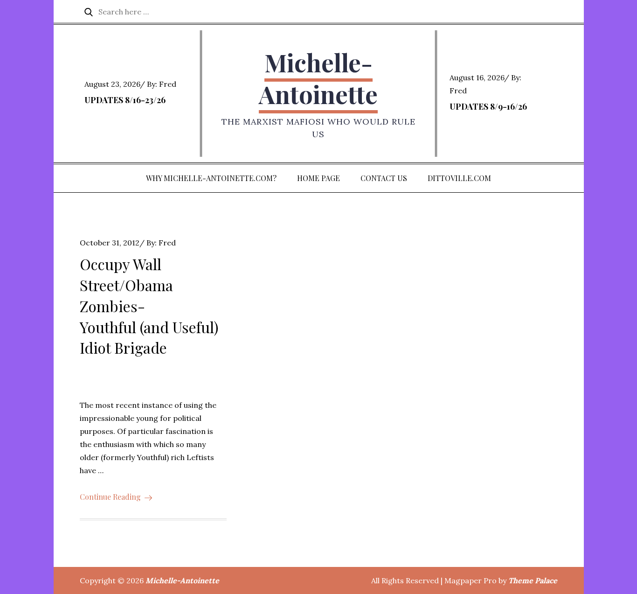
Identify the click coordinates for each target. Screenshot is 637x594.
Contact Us (383, 178)
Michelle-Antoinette (318, 78)
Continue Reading (110, 497)
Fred (167, 84)
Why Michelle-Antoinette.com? (211, 178)
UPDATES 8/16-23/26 (125, 99)
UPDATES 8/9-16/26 (488, 106)
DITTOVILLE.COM (459, 178)
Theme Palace (532, 580)
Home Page (318, 178)
